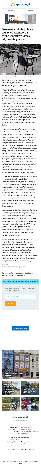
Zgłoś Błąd (11, 11)
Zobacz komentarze (20, 328)
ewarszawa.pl (20, 461)
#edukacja (21, 275)
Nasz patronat (25, 437)
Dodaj (10, 303)
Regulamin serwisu (26, 442)
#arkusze (19, 273)
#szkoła (12, 275)
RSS (18, 444)
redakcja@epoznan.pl (14, 449)
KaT (7, 264)
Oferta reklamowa (15, 437)
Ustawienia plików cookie (13, 442)
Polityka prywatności (14, 439)
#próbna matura (8, 273)
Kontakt (30, 11)
